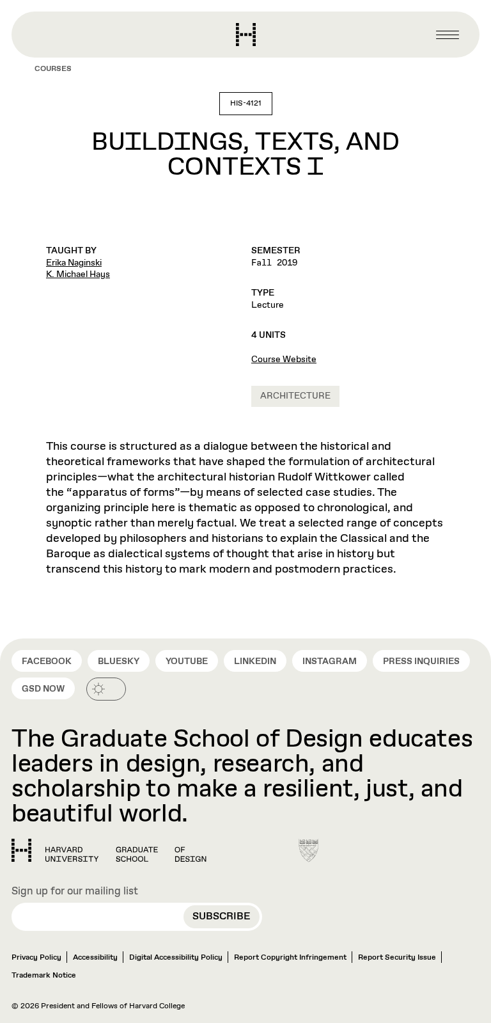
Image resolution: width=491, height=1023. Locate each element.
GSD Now (43, 689)
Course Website (283, 359)
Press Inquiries (421, 661)
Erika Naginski (74, 263)
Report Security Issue (397, 958)
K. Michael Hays (78, 274)
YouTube (187, 661)
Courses (53, 69)
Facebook (47, 661)
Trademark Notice (44, 975)
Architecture (295, 396)
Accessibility (95, 958)
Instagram (329, 661)
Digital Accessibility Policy (175, 958)
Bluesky (118, 661)
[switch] (106, 689)
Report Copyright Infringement (290, 958)
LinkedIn (255, 661)
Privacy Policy (36, 958)
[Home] (109, 850)
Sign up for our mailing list (75, 891)
